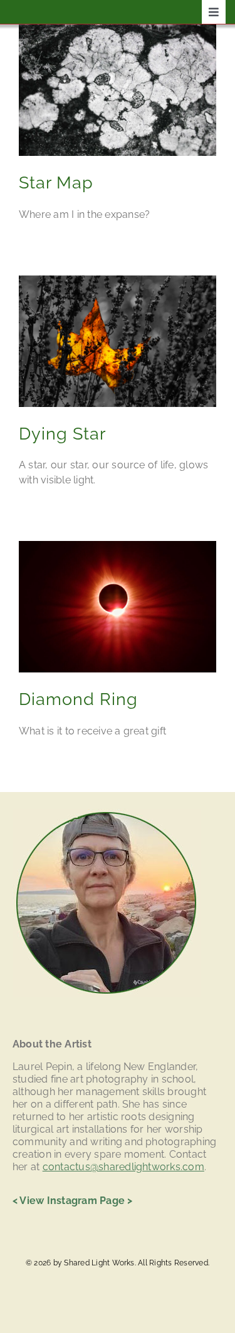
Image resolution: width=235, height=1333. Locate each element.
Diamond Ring (78, 699)
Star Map (56, 182)
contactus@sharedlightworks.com (123, 1167)
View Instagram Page (72, 1201)
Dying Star (62, 433)
